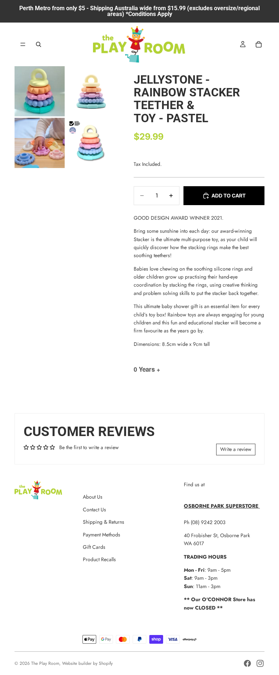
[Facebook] (247, 663)
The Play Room (45, 663)
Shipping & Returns (103, 522)
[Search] (38, 44)
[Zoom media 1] (40, 91)
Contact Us (94, 509)
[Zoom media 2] (91, 91)
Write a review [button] (235, 449)
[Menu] (23, 44)
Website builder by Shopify (87, 663)
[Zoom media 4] (91, 143)
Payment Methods (101, 534)
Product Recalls (99, 559)
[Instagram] (260, 663)
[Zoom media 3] (40, 143)
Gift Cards (94, 547)
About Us (92, 496)
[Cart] (259, 44)
